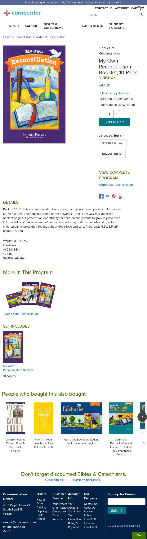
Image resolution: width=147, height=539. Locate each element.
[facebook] (101, 196)
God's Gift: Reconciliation (50, 37)
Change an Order (59, 513)
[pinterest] (113, 196)
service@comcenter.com (19, 522)
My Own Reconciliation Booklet (18, 368)
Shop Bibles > (55, 480)
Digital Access (41, 517)
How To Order (41, 501)
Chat (139, 535)
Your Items (74, 511)
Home (6, 37)
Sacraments (92, 26)
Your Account (73, 506)
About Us (89, 508)
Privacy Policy (88, 513)
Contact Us (103, 8)
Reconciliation (23, 37)
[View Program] (73, 295)
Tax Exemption (74, 517)
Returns (57, 519)
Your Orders (59, 504)
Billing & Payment (73, 525)
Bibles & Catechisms (54, 26)
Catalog (41, 507)
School (31, 26)
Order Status (60, 508)
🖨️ (120, 197)
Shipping (42, 511)
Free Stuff (90, 519)
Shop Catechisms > (87, 480)
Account (122, 8)
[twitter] (107, 196)
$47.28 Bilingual (112, 143)
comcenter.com (22, 12)
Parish (13, 26)
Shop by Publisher (117, 26)
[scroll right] (142, 417)
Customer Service (59, 496)
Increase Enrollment (90, 525)
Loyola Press (121, 93)
